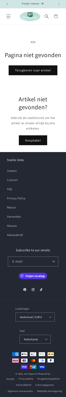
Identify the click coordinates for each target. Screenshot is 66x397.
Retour (11, 207)
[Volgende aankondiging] (59, 4)
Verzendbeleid (23, 384)
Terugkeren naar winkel (33, 70)
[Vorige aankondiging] (7, 4)
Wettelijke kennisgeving (49, 391)
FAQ (9, 189)
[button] (8, 16)
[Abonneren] (53, 261)
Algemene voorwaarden (20, 391)
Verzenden (14, 216)
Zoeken (12, 171)
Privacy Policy (16, 198)
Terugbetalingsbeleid (48, 378)
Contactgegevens (44, 384)
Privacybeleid (26, 378)
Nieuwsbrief (15, 235)
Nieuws (12, 226)
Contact (12, 180)
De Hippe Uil (31, 373)
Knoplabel (33, 140)
